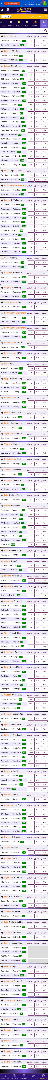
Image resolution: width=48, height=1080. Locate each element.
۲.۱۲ (44, 392)
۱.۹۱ (31, 863)
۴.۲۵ (44, 453)
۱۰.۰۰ (44, 79)
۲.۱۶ (31, 147)
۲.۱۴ (31, 610)
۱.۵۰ (31, 332)
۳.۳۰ (37, 100)
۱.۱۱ (31, 56)
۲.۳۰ (31, 890)
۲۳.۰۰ (31, 761)
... (31, 947)
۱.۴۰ (31, 867)
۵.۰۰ (37, 75)
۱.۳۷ (31, 70)
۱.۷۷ (31, 190)
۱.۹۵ (31, 152)
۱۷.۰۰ (31, 703)
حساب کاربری (5, 1078)
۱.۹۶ (31, 831)
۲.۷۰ (31, 100)
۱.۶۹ (31, 194)
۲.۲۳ (30, 402)
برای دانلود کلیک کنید (12, 3)
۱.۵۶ (31, 580)
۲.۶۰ (44, 606)
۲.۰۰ (31, 499)
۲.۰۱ (44, 109)
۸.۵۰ (31, 217)
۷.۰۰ (44, 70)
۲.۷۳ (37, 438)
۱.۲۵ (31, 383)
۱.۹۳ (31, 139)
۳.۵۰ (37, 96)
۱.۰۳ (31, 784)
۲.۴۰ (31, 595)
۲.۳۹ (44, 113)
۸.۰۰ (37, 56)
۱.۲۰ (31, 79)
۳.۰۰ (31, 96)
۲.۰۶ (31, 971)
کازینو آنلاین (14, 1078)
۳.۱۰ (44, 536)
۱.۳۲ (44, 661)
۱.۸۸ (31, 336)
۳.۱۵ (37, 292)
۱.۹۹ (44, 243)
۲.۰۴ (31, 292)
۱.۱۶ (31, 60)
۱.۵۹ (31, 882)
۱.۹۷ (31, 45)
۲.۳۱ (31, 122)
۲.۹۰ (44, 126)
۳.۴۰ (37, 109)
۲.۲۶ (44, 230)
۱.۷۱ (31, 570)
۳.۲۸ (37, 45)
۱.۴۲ (31, 134)
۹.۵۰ (44, 41)
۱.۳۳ (44, 591)
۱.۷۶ (44, 990)
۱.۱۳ (31, 627)
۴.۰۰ (44, 139)
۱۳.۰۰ (44, 449)
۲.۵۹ (44, 680)
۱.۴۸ (31, 175)
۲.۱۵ (31, 126)
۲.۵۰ (37, 387)
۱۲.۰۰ (31, 510)
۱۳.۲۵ (44, 60)
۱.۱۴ (31, 87)
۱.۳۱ (31, 117)
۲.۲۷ (44, 130)
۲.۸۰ (31, 113)
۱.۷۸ (44, 544)
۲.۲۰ (31, 322)
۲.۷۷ (31, 230)
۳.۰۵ (31, 672)
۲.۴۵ (44, 100)
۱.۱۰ (44, 510)
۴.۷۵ (37, 70)
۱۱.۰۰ (44, 222)
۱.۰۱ (44, 761)
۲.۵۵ (44, 160)
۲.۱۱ (44, 143)
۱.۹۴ (31, 156)
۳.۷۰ (37, 126)
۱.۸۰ (44, 523)
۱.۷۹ (44, 464)
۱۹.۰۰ (44, 784)
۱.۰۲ (31, 739)
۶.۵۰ (37, 60)
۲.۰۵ (44, 646)
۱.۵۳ (44, 92)
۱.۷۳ (44, 642)
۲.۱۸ (44, 96)
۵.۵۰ (31, 92)
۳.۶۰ (44, 156)
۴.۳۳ (44, 190)
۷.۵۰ (37, 87)
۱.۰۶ (44, 703)
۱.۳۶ (31, 75)
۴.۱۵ (37, 905)
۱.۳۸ (31, 213)
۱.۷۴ (31, 776)
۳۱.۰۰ (44, 739)
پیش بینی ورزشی (43, 1078)
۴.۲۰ (37, 92)
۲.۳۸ (44, 672)
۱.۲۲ (31, 41)
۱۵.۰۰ (44, 56)
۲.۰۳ (31, 226)
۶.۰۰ (38, 41)
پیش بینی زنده (34, 1078)
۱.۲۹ (31, 83)
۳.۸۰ (44, 45)
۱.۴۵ (30, 565)
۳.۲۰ (31, 105)
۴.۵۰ (37, 134)
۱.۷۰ (31, 277)
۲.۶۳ (44, 527)
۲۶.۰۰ (31, 752)
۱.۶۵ (31, 474)
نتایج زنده (24, 1078)
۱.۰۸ (31, 871)
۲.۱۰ (31, 676)
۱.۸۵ (30, 453)
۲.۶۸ (37, 672)
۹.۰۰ (44, 83)
